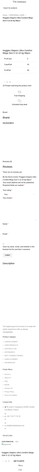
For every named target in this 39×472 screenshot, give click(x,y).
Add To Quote (19, 461)
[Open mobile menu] (4, 6)
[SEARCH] (19, 6)
